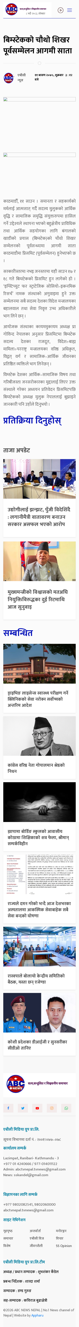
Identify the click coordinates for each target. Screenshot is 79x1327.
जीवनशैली (36, 1246)
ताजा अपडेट (16, 450)
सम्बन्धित (18, 633)
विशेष (7, 1246)
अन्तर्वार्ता (35, 1231)
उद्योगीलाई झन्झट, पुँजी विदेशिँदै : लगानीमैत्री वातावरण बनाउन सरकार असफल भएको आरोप (39, 517)
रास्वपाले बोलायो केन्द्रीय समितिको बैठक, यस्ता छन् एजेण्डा (36, 979)
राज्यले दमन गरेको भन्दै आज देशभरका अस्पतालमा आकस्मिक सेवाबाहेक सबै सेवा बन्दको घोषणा (39, 910)
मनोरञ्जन (61, 1231)
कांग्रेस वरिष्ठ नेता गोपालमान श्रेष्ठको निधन (36, 768)
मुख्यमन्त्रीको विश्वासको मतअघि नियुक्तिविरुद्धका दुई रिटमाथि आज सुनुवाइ (38, 599)
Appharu (37, 1315)
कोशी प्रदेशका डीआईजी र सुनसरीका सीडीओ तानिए (37, 1045)
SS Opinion (64, 1246)
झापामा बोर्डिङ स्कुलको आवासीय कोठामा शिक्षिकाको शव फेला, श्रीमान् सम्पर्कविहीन (38, 838)
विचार (59, 1239)
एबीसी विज (37, 1239)
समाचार (8, 1239)
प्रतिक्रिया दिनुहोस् (32, 421)
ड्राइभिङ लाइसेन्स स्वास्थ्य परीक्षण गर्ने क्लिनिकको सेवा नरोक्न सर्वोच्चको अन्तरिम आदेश (38, 699)
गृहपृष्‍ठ (8, 1231)
